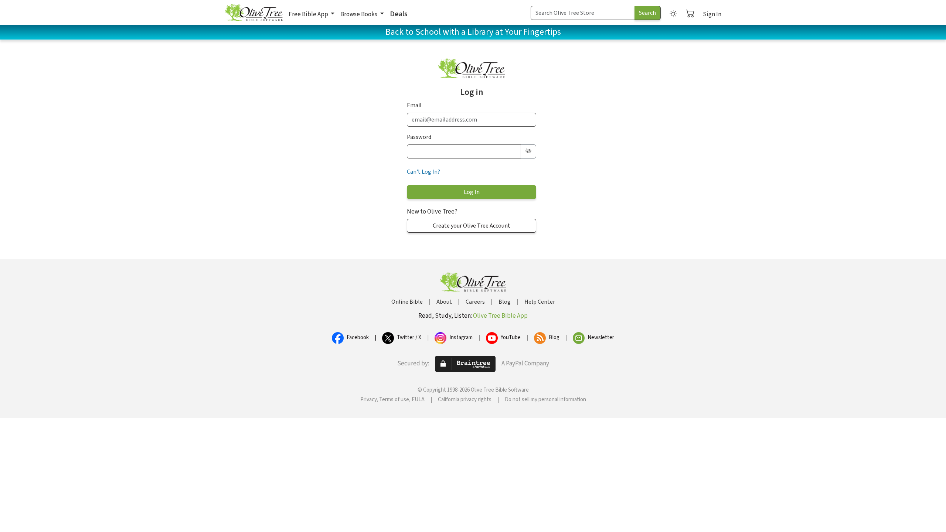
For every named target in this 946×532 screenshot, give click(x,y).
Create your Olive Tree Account (471, 226)
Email (414, 105)
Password (419, 137)
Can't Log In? (423, 172)
